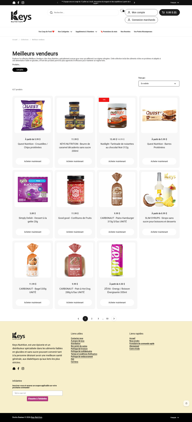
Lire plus (20, 70)
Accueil (14, 40)
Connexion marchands (143, 19)
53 (108, 318)
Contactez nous (77, 338)
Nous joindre (134, 341)
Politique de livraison (79, 349)
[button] (169, 12)
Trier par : (142, 78)
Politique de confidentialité (81, 351)
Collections (24, 40)
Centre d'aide (134, 349)
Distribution (75, 343)
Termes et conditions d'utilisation (84, 354)
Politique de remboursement (82, 356)
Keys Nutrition (36, 417)
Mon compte (138, 12)
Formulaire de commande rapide (141, 343)
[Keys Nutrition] (21, 16)
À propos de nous (77, 341)
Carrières (74, 362)
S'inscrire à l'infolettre (37, 398)
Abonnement (134, 346)
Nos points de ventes (79, 346)
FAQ (72, 359)
